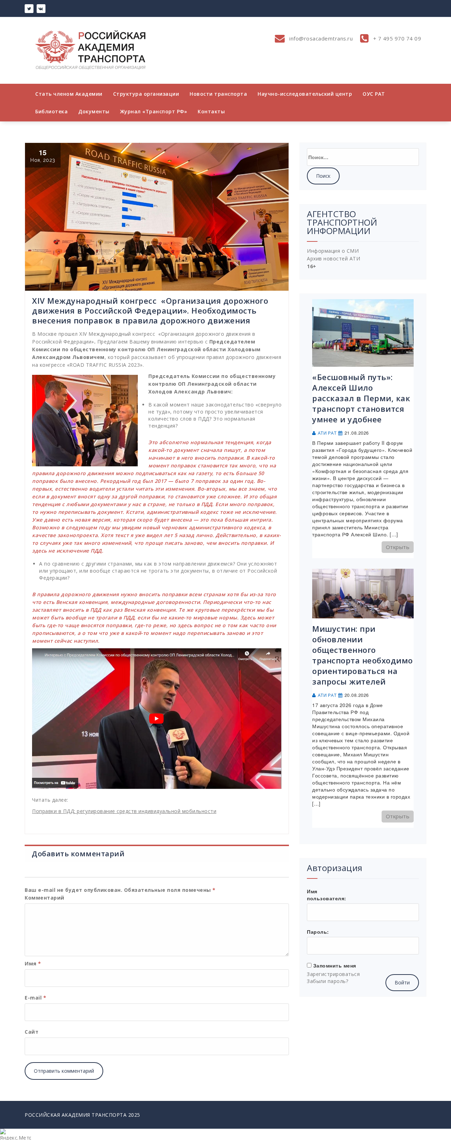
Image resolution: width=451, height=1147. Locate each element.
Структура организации (146, 93)
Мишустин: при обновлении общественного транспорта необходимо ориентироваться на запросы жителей (362, 655)
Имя (33, 963)
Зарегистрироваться (333, 974)
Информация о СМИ (333, 250)
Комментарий (44, 897)
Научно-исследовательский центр (305, 93)
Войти (402, 982)
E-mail (35, 997)
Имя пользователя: (326, 895)
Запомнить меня (334, 965)
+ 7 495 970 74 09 (396, 38)
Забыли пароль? (327, 981)
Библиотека (51, 111)
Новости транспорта (218, 93)
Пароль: (318, 931)
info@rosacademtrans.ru (320, 38)
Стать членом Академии (69, 93)
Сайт (31, 1031)
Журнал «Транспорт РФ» (153, 111)
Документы (94, 111)
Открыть (398, 546)
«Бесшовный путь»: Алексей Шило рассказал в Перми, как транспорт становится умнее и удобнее (361, 398)
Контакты (211, 111)
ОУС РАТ (374, 93)
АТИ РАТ (327, 433)
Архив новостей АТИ (333, 258)
